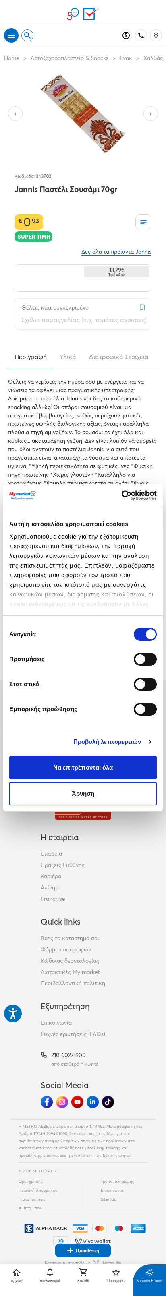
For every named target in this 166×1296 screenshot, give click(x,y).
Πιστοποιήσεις (32, 1199)
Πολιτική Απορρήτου (38, 1190)
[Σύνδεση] (126, 35)
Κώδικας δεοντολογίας (70, 960)
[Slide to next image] (150, 113)
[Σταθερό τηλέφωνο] (141, 35)
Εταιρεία (51, 853)
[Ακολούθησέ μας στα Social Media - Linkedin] (93, 1102)
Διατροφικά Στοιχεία (119, 357)
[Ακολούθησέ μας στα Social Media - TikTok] (108, 1102)
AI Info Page (30, 1208)
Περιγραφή (31, 357)
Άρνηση (83, 793)
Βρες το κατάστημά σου (71, 938)
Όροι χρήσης (31, 1181)
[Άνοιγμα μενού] (11, 35)
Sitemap (108, 1199)
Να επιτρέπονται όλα (83, 767)
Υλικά (68, 357)
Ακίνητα (51, 887)
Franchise (53, 898)
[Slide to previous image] (15, 113)
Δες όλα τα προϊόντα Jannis (116, 251)
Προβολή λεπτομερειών (107, 741)
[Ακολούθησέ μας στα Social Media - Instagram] (62, 1102)
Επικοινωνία (56, 1022)
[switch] (145, 659)
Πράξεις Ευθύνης (63, 865)
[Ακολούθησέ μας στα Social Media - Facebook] (47, 1102)
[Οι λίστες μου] (143, 222)
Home (11, 58)
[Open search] (27, 35)
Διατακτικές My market (70, 972)
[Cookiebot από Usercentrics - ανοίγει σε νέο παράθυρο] (121, 495)
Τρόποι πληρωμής (117, 1181)
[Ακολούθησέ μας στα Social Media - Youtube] (77, 1102)
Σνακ (126, 58)
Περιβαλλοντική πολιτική (73, 983)
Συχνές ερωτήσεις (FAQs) (73, 1034)
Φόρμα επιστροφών (66, 949)
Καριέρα (51, 876)
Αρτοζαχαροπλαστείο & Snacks (69, 58)
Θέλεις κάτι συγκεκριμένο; (55, 307)
